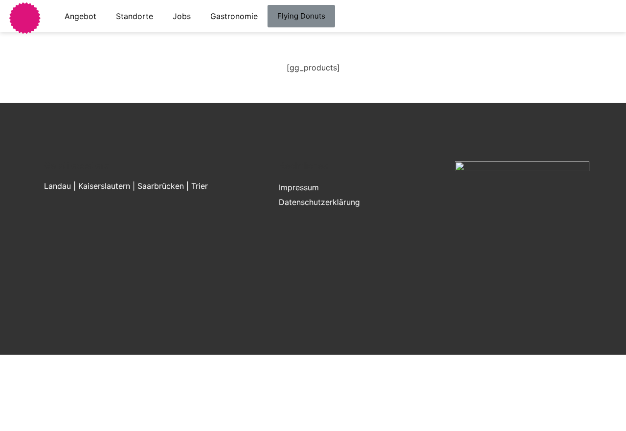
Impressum (299, 187)
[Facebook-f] (48, 212)
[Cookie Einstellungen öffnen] (73, 425)
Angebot (80, 16)
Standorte (134, 16)
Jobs (182, 16)
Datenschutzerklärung (319, 202)
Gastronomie (234, 16)
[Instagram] (76, 212)
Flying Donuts (301, 16)
